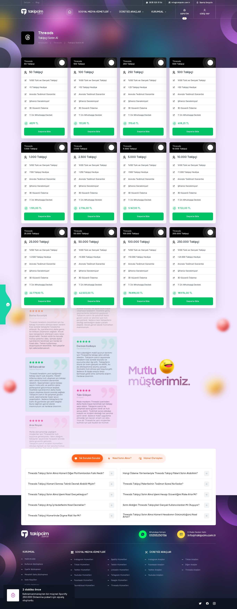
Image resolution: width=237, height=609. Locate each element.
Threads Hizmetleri (120, 585)
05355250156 (158, 535)
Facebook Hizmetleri (83, 580)
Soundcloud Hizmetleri (84, 585)
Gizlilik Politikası (32, 585)
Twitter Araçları (155, 570)
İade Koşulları (31, 580)
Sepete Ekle (44, 132)
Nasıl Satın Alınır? (122, 458)
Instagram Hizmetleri (83, 559)
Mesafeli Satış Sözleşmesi (36, 575)
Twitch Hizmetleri (119, 565)
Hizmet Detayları (153, 458)
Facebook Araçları (156, 565)
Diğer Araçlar (191, 565)
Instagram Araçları (156, 559)
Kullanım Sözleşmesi (34, 564)
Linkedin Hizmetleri (120, 570)
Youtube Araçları (155, 575)
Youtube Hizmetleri (83, 575)
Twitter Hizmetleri (82, 570)
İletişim (27, 2)
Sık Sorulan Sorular (89, 458)
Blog (37, 2)
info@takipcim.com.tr (202, 535)
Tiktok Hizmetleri (82, 565)
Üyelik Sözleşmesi (33, 569)
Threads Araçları (192, 570)
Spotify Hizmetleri (119, 559)
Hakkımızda (30, 559)
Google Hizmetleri (119, 580)
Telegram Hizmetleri (120, 575)
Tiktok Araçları (191, 559)
